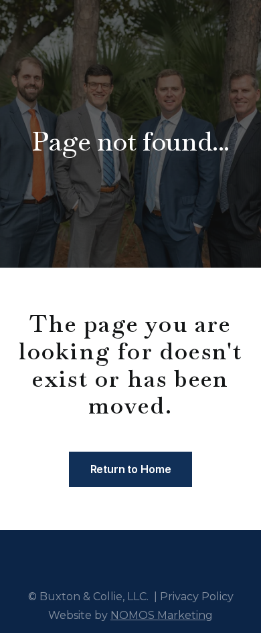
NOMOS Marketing (161, 615)
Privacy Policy (197, 596)
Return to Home (130, 469)
